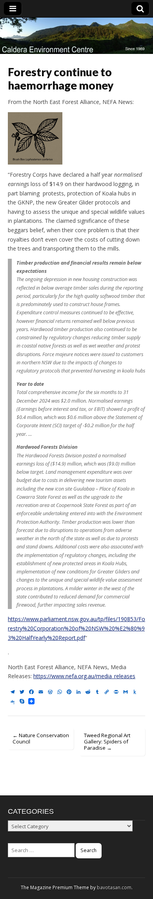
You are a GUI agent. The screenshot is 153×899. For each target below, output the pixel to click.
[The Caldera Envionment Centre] (76, 36)
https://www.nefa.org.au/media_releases (84, 676)
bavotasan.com (114, 887)
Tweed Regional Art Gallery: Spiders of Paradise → (107, 741)
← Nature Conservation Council (41, 738)
